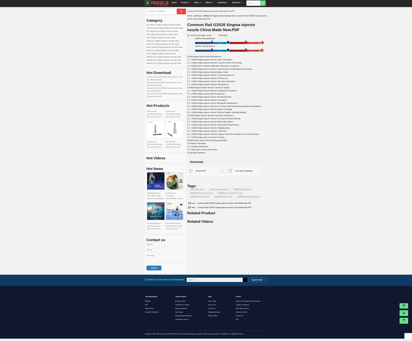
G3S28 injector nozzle (197, 189)
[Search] (263, 3)
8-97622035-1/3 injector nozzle (199, 197)
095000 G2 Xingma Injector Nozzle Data (163, 57)
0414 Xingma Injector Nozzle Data (161, 54)
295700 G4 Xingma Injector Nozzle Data (163, 63)
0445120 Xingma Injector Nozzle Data (162, 44)
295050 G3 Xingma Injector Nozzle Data (163, 60)
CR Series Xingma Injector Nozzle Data (163, 25)
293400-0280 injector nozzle (223, 197)
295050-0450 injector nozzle (242, 189)
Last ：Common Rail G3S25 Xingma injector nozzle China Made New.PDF (221, 203)
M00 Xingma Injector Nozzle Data (160, 38)
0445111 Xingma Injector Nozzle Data (162, 50)
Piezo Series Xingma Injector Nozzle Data (164, 47)
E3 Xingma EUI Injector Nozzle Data (162, 34)
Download (222, 2)
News (196, 2)
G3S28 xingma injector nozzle (218, 189)
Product (184, 2)
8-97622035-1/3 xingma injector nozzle (230, 193)
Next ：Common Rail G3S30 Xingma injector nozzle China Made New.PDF (221, 207)
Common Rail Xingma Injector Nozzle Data (164, 28)
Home (174, 2)
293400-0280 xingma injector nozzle (249, 197)
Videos (208, 2)
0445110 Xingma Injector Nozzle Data (162, 41)
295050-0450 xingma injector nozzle (201, 193)
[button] (204, 43)
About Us (236, 2)
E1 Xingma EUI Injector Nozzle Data (162, 31)
